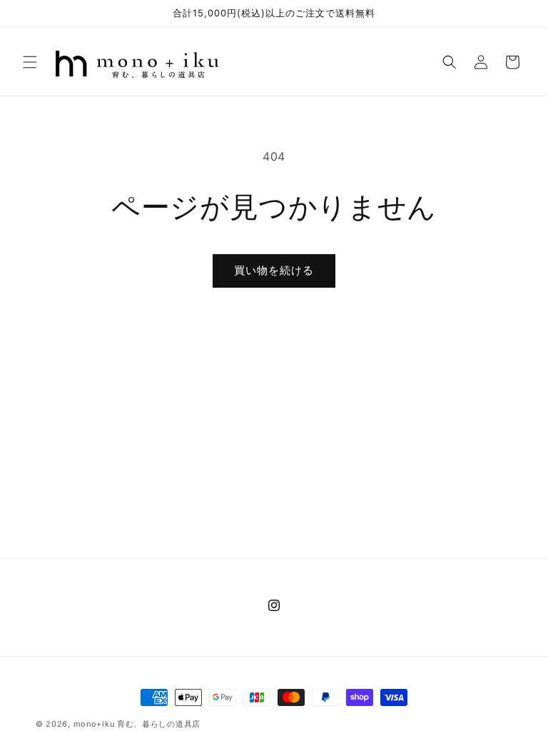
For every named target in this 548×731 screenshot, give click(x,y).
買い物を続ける (274, 270)
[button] (30, 62)
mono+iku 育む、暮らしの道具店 (137, 724)
